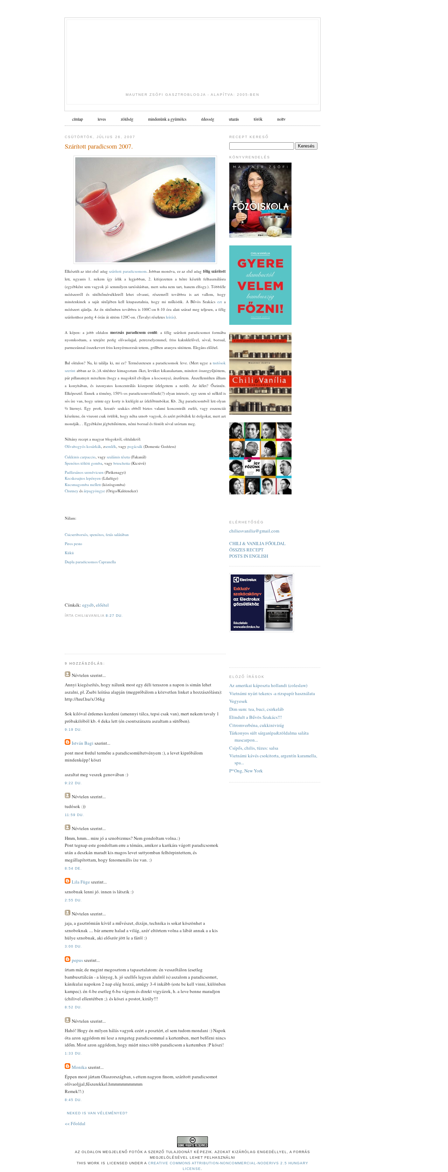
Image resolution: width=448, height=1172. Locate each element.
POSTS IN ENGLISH (248, 556)
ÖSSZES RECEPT (246, 549)
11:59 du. (74, 815)
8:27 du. (114, 615)
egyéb (88, 605)
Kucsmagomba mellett (83, 484)
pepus (77, 960)
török (258, 119)
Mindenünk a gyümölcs (167, 119)
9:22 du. (73, 783)
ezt (220, 301)
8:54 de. (73, 868)
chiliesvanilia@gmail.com (254, 531)
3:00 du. (73, 946)
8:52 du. (73, 1007)
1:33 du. (73, 1053)
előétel (102, 605)
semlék (110, 446)
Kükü (69, 552)
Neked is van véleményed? (97, 1113)
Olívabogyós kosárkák (83, 446)
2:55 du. (73, 900)
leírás (170, 317)
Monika (79, 1067)
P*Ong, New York (246, 770)
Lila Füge (81, 882)
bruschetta (121, 463)
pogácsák (134, 446)
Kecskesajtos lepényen (83, 478)
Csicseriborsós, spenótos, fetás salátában (97, 534)
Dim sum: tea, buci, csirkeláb (256, 709)
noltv (281, 119)
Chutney (71, 490)
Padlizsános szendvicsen (84, 472)
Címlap (77, 119)
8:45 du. (73, 1100)
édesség (207, 119)
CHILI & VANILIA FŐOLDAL (257, 543)
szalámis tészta (119, 456)
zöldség (127, 119)
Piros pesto (73, 543)
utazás (234, 119)
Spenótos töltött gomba (83, 463)
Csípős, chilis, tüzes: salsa (253, 748)
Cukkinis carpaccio (80, 456)
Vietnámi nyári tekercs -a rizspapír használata (272, 693)
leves (102, 119)
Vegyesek (238, 701)
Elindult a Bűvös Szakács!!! (255, 717)
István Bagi (82, 743)
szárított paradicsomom (127, 271)
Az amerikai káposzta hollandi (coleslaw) (268, 685)
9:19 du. (73, 729)
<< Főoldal (75, 1123)
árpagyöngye (94, 490)
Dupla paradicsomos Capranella (90, 561)
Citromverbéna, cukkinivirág (256, 725)
